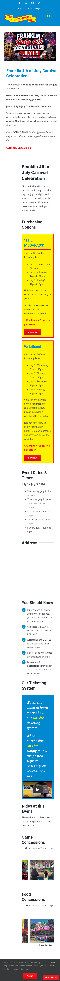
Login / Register (37, 8)
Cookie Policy (52, 964)
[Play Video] (38, 789)
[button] (24, 864)
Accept (30, 976)
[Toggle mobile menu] (54, 16)
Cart (22, 8)
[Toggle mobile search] (48, 16)
